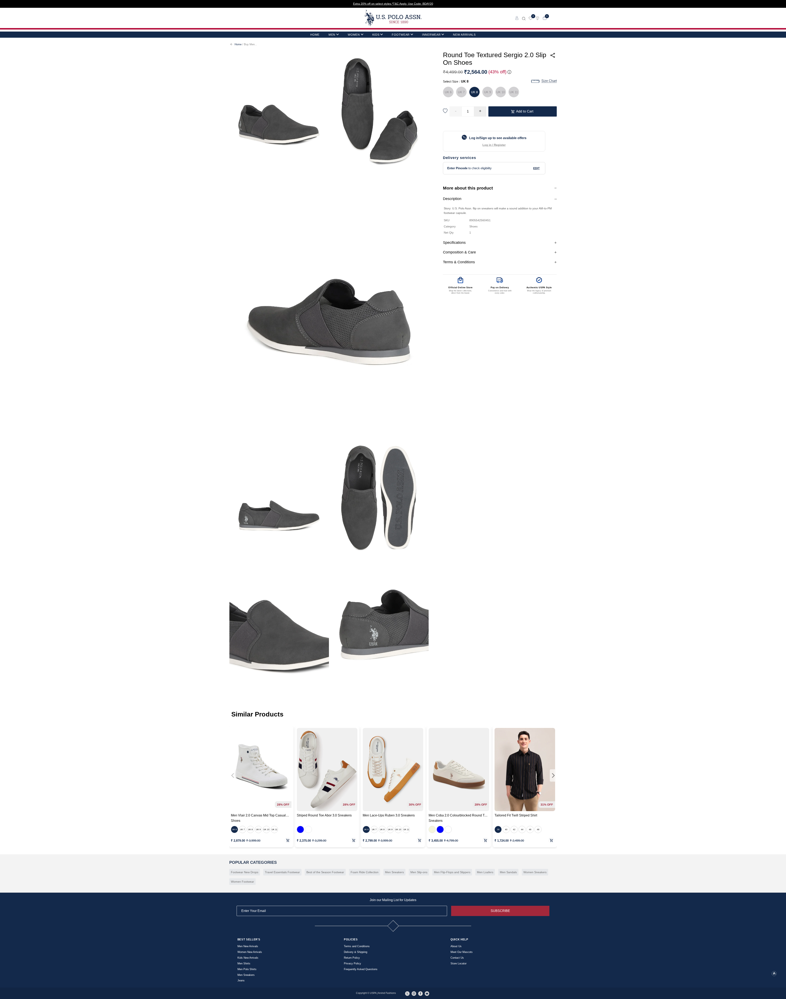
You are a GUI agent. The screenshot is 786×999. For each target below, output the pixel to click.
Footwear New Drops (244, 872)
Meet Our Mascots (462, 952)
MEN (332, 34)
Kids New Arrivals (247, 957)
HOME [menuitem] (315, 34)
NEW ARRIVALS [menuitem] (464, 34)
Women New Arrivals (249, 952)
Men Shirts (243, 963)
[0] (530, 18)
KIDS (375, 34)
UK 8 (474, 92)
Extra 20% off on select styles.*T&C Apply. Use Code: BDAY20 (393, 3)
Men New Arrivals (247, 946)
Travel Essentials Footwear (282, 872)
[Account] (517, 18)
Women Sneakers (535, 872)
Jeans (241, 980)
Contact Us (457, 957)
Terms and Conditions (357, 946)
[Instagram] (414, 993)
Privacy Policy (352, 963)
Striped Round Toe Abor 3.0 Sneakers (324, 815)
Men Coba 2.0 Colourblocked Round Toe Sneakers (458, 818)
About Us (456, 946)
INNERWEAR (431, 34)
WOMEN (354, 34)
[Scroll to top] (774, 975)
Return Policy (352, 957)
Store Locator (458, 963)
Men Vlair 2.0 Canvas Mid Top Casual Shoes (258, 818)
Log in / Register (494, 145)
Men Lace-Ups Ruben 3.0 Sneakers (389, 815)
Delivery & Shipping (355, 952)
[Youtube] (427, 993)
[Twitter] (407, 993)
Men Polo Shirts (246, 969)
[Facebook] (420, 993)
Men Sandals (508, 872)
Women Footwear (242, 881)
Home (238, 44)
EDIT (536, 168)
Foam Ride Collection (364, 872)
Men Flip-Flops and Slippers (452, 872)
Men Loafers (485, 872)
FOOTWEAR (401, 34)
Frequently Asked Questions (360, 969)
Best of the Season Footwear (325, 872)
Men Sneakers (394, 872)
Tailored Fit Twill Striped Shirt (516, 815)
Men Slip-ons (418, 872)
